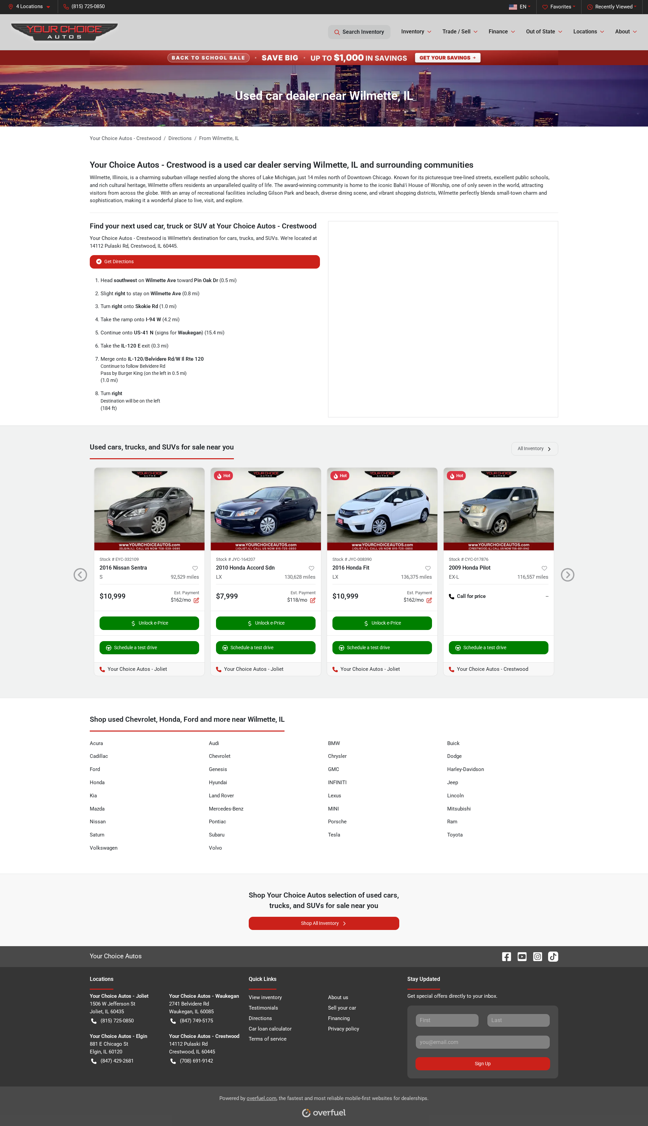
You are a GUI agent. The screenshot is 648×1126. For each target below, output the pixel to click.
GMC (333, 769)
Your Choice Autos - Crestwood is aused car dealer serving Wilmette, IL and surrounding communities (282, 165)
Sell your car (342, 1008)
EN (523, 7)
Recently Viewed (613, 7)
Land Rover (221, 796)
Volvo (215, 848)
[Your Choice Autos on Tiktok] (550, 956)
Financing (339, 1018)
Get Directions (119, 261)
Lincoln (455, 796)
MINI (333, 809)
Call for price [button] (471, 596)
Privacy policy (343, 1029)
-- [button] (547, 596)
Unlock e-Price (153, 623)
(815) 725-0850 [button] (88, 6)
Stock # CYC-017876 (468, 559)
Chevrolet (220, 756)
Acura (96, 743)
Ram (452, 822)
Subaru (216, 835)
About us (338, 997)
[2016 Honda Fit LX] (382, 509)
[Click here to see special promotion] (324, 57)
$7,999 (227, 596)
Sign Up (483, 1063)
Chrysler (337, 756)
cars (232, 238)
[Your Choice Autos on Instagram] (535, 956)
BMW (334, 743)
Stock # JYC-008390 (352, 559)
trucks (246, 238)
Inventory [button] (412, 31)
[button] (31, 6)
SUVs (271, 238)
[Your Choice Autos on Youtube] (519, 956)
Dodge (454, 756)
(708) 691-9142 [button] (196, 1061)
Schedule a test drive (135, 647)
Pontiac (217, 822)
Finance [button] (498, 31)
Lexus (334, 796)
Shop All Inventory (320, 923)
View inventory (265, 997)
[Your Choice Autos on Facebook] (504, 956)
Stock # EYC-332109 (119, 559)
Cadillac (99, 756)
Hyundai (218, 782)
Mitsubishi (459, 809)
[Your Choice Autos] (65, 32)
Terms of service (268, 1039)
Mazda (97, 809)
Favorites (560, 7)
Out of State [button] (540, 31)
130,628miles (300, 577)
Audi (214, 743)
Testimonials (263, 1008)
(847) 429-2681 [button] (117, 1061)
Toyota (455, 835)
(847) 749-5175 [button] (196, 1021)
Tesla (334, 835)
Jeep (452, 782)
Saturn (97, 835)
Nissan (98, 822)
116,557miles (532, 577)
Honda (97, 782)
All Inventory (531, 448)
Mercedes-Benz (226, 809)
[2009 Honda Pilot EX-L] (498, 509)
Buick (453, 743)
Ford (95, 769)
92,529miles (185, 577)
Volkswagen (103, 848)
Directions (260, 1018)
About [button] (622, 31)
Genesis (218, 769)
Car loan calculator (270, 1029)
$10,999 (113, 596)
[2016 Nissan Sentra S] (149, 509)
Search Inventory (363, 32)
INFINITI (337, 782)
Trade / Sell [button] (456, 31)
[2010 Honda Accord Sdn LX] (266, 509)
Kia (93, 796)
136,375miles (416, 577)
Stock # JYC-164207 (235, 559)
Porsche (337, 822)
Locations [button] (585, 31)
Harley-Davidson (465, 769)
